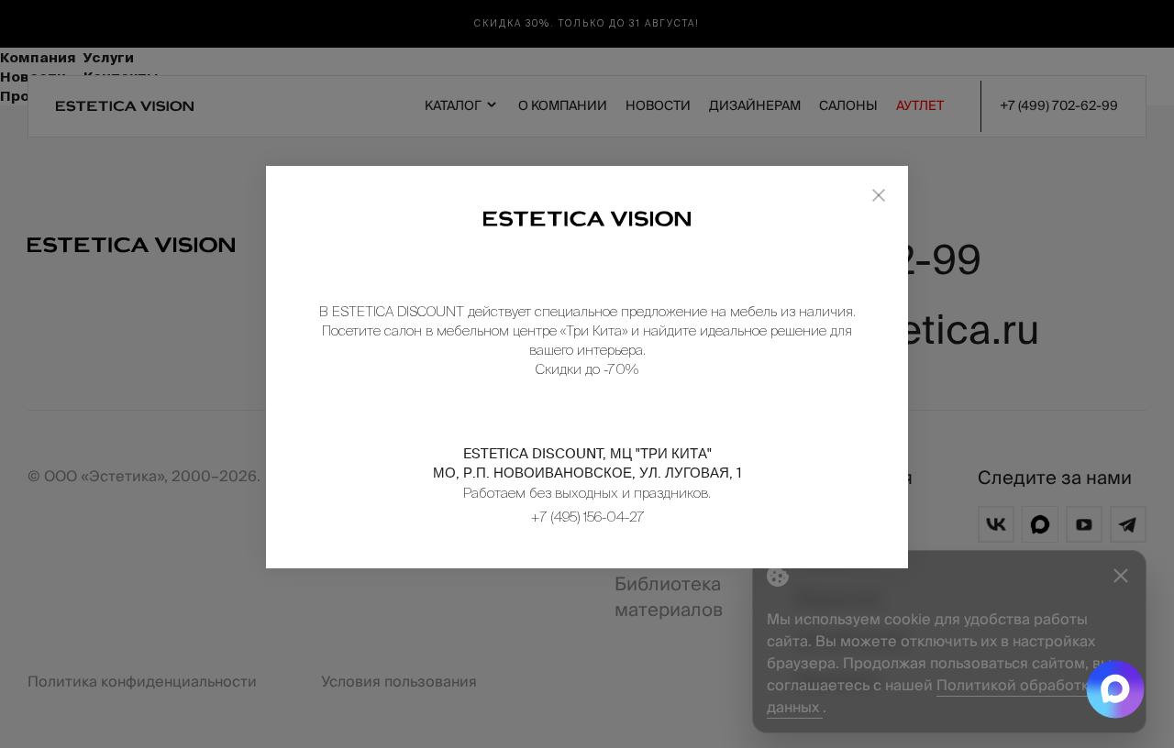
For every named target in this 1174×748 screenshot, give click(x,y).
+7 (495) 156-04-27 (587, 516)
